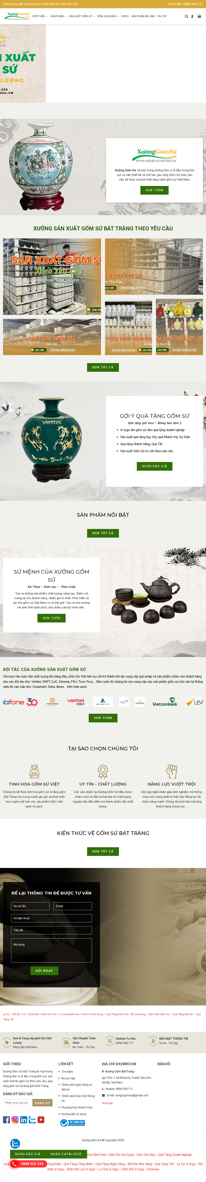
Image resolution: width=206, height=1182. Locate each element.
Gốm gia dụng (106, 16)
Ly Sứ (6, 1014)
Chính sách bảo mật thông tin (78, 1098)
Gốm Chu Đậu (145, 1155)
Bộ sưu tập (68, 1078)
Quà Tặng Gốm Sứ (117, 1014)
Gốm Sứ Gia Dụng (92, 1014)
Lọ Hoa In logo (108, 1169)
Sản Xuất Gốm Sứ (80, 16)
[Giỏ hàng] (199, 16)
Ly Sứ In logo (186, 1164)
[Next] (196, 63)
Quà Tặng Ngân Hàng (110, 1164)
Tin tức (162, 16)
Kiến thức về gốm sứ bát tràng (103, 833)
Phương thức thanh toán (77, 1107)
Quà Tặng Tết (164, 1164)
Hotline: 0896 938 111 (186, 4)
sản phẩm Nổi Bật (103, 515)
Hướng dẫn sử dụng (74, 1114)
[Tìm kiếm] (186, 16)
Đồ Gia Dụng (138, 1014)
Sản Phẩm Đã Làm (143, 16)
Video (125, 16)
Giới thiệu (38, 16)
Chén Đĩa (33, 1014)
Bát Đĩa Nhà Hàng (140, 1164)
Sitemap (107, 1103)
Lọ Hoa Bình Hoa (69, 1014)
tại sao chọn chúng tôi (103, 749)
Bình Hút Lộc (49, 1014)
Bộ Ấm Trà (19, 1014)
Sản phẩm (57, 16)
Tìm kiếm (67, 1071)
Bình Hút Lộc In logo (81, 1169)
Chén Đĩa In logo (132, 1169)
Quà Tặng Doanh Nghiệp (175, 1155)
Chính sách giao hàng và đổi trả (77, 1087)
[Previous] (9, 63)
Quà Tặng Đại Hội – (184, 1014)
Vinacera (153, 1169)
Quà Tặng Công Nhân (78, 1164)
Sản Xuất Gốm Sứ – (160, 1014)
